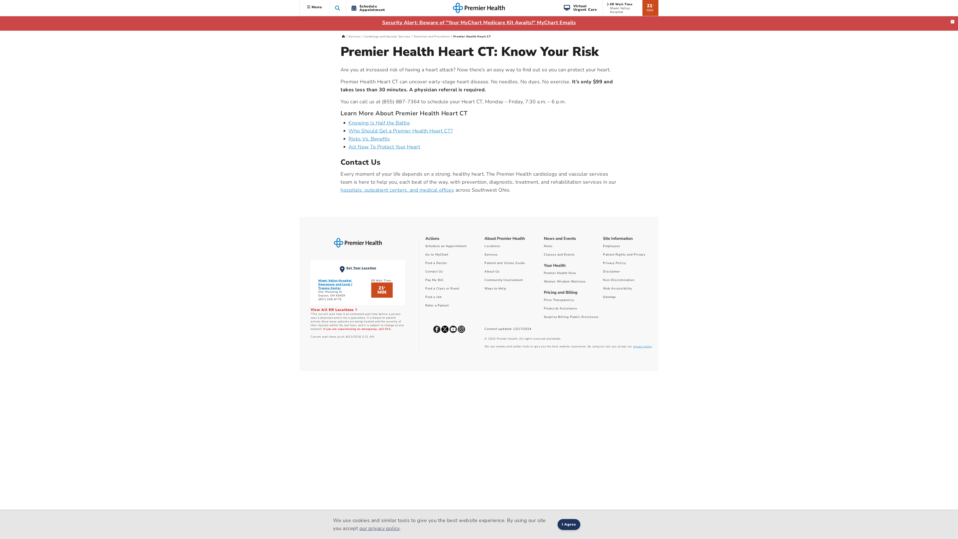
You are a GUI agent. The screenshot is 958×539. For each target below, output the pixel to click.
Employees (611, 246)
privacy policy (642, 346)
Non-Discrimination (618, 280)
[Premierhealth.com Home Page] (343, 36)
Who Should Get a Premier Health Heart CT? (401, 131)
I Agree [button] (569, 524)
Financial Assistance (560, 308)
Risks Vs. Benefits (369, 138)
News (548, 246)
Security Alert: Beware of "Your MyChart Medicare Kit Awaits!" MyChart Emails (479, 22)
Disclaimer (611, 271)
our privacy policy (379, 528)
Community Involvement (503, 280)
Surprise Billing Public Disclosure (571, 317)
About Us (492, 271)
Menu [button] (316, 7)
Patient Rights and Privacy (624, 255)
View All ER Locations (333, 309)
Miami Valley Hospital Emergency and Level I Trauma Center (335, 284)
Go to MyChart (436, 255)
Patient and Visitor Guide (504, 263)
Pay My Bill (434, 280)
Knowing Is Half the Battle (379, 123)
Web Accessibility (617, 288)
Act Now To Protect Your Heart (384, 146)
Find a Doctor (436, 263)
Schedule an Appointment (446, 246)
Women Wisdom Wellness (565, 281)
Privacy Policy (614, 263)
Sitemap (609, 297)
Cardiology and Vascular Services (387, 36)
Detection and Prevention (432, 36)
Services (354, 36)
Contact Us (434, 271)
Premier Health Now (560, 273)
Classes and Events (559, 255)
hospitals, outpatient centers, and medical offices (397, 190)
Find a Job (433, 297)
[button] (337, 7)
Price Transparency (559, 300)
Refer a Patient (437, 305)
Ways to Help (495, 288)
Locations (492, 246)
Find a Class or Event (442, 288)
